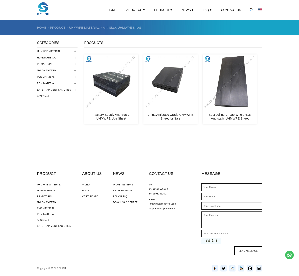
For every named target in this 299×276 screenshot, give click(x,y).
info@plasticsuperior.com (162, 203)
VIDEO (86, 184)
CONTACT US (231, 10)
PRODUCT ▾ (163, 10)
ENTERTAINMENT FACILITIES (54, 89)
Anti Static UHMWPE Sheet (122, 27)
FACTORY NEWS (122, 190)
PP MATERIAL (45, 64)
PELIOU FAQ (120, 196)
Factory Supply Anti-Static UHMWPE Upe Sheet (111, 116)
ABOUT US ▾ (135, 10)
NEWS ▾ (187, 10)
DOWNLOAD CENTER (125, 202)
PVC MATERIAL (46, 76)
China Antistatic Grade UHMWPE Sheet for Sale (170, 116)
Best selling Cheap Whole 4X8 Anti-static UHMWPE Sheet (230, 116)
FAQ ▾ (207, 10)
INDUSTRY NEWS (123, 184)
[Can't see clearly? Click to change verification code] (211, 241)
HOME (112, 10)
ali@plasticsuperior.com (162, 208)
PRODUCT (57, 27)
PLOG (85, 190)
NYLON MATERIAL (47, 70)
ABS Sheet (43, 96)
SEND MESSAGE (248, 250)
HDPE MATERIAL (46, 57)
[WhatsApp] (289, 255)
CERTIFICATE (90, 196)
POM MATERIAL (46, 83)
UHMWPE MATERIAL (84, 27)
